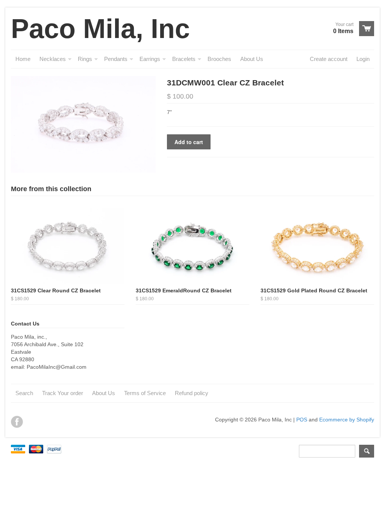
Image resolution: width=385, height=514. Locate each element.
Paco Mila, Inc (100, 28)
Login (363, 59)
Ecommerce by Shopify (346, 420)
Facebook (17, 422)
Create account (328, 59)
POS (301, 420)
